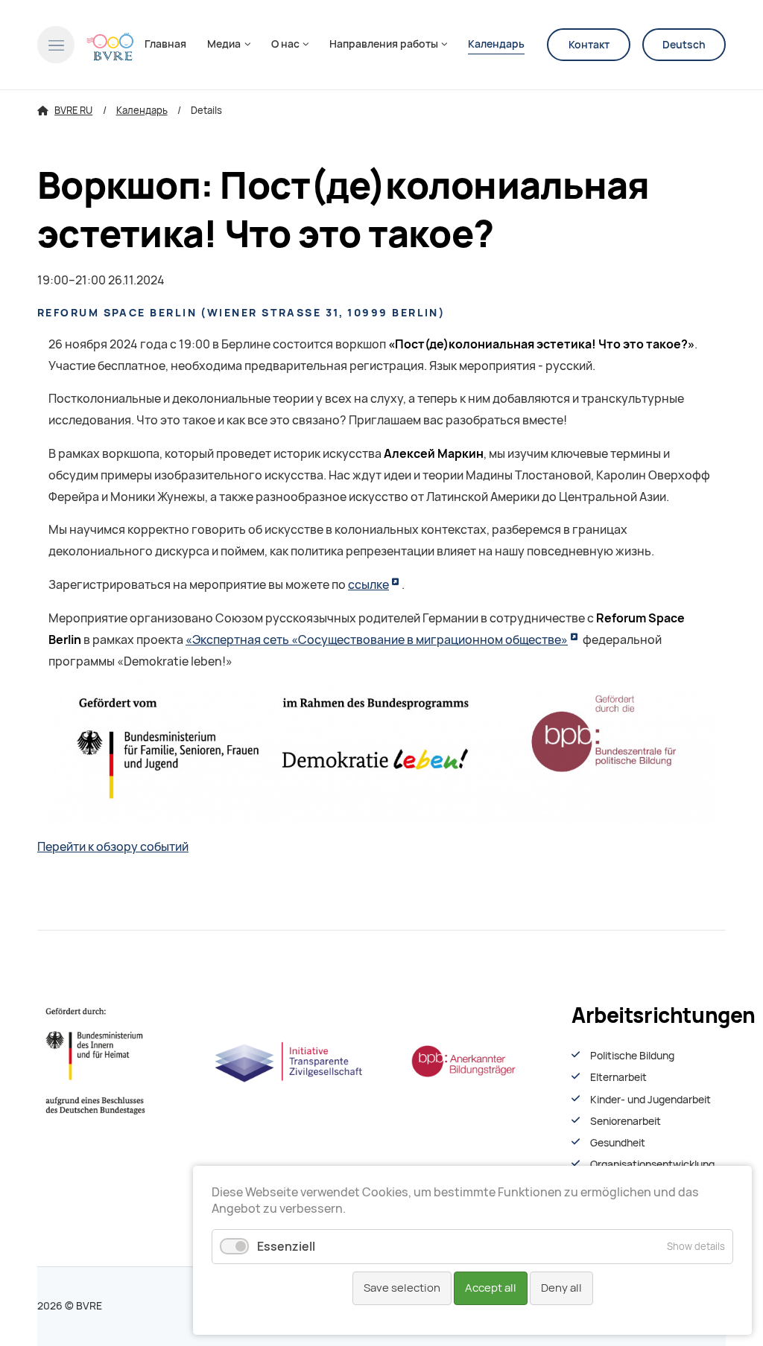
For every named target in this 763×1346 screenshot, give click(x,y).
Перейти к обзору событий (113, 847)
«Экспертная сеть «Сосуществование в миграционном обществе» (377, 640)
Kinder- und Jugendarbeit (650, 1099)
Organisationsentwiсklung (652, 1164)
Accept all (490, 1287)
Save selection (402, 1287)
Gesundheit (617, 1142)
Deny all (561, 1287)
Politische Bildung (632, 1055)
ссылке (368, 585)
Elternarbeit (618, 1077)
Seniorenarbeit (625, 1121)
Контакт (589, 44)
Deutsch (684, 44)
